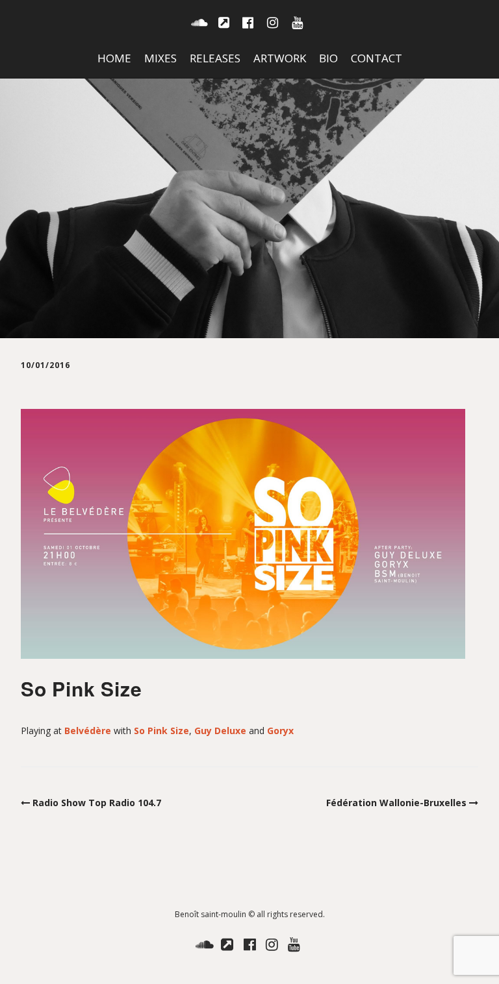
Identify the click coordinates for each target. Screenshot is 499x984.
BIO (328, 58)
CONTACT (376, 58)
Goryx (280, 730)
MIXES (160, 58)
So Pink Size (161, 730)
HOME (114, 58)
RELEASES (215, 58)
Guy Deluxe (220, 730)
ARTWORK (279, 58)
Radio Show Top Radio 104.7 (96, 802)
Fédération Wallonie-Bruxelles (396, 802)
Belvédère (87, 730)
